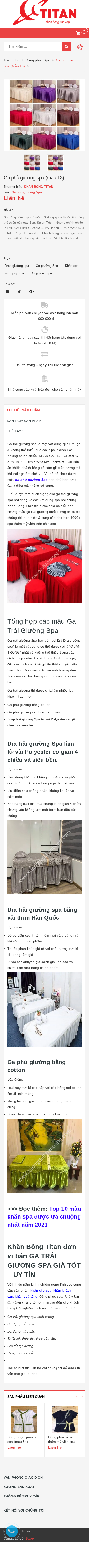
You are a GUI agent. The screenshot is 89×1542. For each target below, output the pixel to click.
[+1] (31, 291)
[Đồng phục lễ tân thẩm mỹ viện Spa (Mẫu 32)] (65, 1419)
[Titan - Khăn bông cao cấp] (44, 14)
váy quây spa (14, 273)
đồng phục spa (41, 273)
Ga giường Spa (47, 266)
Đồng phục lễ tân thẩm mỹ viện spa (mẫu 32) (61, 1441)
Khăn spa (72, 266)
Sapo (29, 1538)
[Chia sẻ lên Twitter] (20, 291)
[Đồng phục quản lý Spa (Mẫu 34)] (24, 1419)
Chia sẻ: (9, 284)
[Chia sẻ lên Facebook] (8, 291)
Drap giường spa (17, 266)
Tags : (8, 258)
